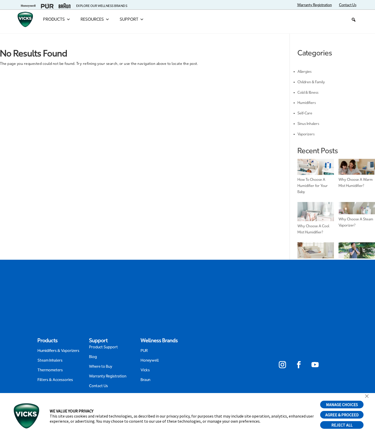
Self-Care (304, 113)
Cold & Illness (307, 92)
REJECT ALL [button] (342, 425)
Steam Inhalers (50, 360)
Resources (92, 19)
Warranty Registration (107, 376)
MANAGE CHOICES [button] (342, 404)
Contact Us (98, 386)
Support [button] (129, 19)
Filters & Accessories (55, 379)
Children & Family (311, 82)
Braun (145, 379)
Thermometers (50, 370)
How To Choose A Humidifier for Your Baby (312, 185)
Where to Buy (100, 366)
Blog (93, 356)
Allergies (304, 71)
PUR (144, 350)
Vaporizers (306, 134)
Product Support (103, 347)
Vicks (145, 370)
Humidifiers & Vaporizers (58, 350)
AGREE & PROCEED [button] (342, 414)
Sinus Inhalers (308, 124)
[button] (353, 19)
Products (54, 19)
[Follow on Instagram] (282, 365)
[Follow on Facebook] (299, 365)
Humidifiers (306, 103)
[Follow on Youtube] (315, 365)
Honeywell (150, 360)
